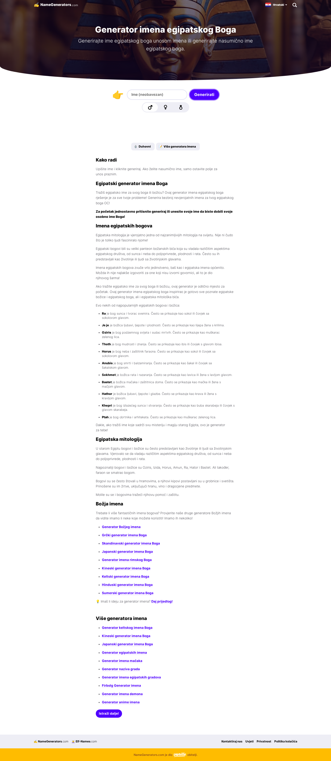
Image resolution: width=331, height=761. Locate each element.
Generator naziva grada (121, 669)
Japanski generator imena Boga (127, 552)
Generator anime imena (121, 702)
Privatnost (264, 741)
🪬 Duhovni (142, 146)
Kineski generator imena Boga (126, 568)
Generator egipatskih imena (124, 652)
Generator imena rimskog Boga (127, 560)
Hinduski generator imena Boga (127, 585)
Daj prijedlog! (162, 601)
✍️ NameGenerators (51, 741)
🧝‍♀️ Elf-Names (84, 741)
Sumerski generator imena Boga (127, 593)
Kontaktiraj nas (231, 741)
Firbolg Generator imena (121, 685)
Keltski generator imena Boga (125, 576)
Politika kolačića (285, 741)
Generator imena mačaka (122, 661)
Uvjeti (249, 741)
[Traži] (294, 5)
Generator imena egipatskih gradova (131, 677)
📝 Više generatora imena (177, 146)
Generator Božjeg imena (121, 527)
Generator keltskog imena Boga (127, 628)
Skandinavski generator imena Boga (131, 543)
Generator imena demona (122, 694)
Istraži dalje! (109, 713)
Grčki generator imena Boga (124, 535)
